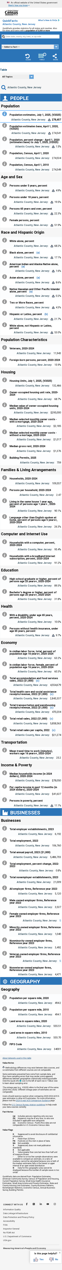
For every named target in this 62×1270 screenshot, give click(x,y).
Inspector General (11, 1229)
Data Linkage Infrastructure (15, 1213)
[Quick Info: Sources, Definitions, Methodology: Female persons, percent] (5, 219)
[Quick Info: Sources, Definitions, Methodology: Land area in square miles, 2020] (5, 1020)
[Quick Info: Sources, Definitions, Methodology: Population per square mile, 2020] (5, 997)
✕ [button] (60, 1252)
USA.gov (7, 1240)
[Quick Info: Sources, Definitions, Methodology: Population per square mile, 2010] (5, 1008)
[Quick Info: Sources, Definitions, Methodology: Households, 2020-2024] (5, 477)
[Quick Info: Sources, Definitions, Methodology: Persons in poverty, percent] (5, 799)
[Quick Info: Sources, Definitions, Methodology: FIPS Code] (5, 1043)
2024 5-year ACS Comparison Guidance (33, 1100)
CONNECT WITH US (13, 1204)
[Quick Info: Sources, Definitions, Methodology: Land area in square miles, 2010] (5, 1031)
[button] (28, 57)
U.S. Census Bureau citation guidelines (28, 1105)
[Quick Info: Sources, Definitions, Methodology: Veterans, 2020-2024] (5, 347)
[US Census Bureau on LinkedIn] (41, 1204)
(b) (46, 314)
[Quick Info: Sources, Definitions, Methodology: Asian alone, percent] (5, 276)
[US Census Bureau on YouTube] (48, 1204)
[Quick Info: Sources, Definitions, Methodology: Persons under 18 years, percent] (5, 196)
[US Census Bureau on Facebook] (27, 1204)
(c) (37, 680)
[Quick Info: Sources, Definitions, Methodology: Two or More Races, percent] (5, 301)
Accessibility (9, 1221)
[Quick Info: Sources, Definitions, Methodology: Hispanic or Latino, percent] (5, 313)
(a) (38, 252)
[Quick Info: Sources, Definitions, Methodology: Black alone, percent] (5, 251)
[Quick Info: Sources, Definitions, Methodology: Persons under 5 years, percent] (5, 184)
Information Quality (12, 1209)
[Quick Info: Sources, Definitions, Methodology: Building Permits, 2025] (5, 456)
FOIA (5, 1225)
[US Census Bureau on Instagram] (55, 1204)
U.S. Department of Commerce (17, 1236)
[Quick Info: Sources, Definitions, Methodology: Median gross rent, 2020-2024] (5, 445)
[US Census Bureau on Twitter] (34, 1204)
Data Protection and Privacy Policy (18, 1217)
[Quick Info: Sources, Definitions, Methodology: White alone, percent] (5, 240)
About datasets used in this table (17, 1058)
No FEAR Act (9, 1232)
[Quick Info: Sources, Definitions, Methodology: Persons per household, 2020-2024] (5, 489)
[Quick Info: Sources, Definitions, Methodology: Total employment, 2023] (5, 839)
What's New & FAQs (47, 20)
